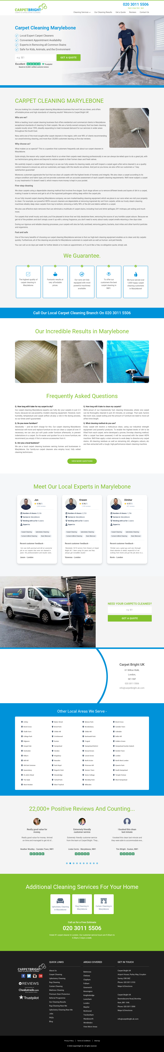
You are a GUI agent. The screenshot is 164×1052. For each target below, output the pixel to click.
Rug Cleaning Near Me (58, 1006)
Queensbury (27, 770)
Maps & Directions (125, 986)
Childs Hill (57, 731)
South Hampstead (121, 770)
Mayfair (86, 1007)
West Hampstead (121, 780)
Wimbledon (87, 1023)
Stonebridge (58, 775)
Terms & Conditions (84, 1041)
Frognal (87, 741)
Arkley (25, 722)
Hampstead (58, 746)
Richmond (87, 1011)
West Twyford (59, 785)
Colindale (118, 731)
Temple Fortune (120, 775)
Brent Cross (119, 722)
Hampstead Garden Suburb (124, 746)
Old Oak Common (29, 765)
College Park (27, 736)
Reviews (132, 12)
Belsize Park (88, 722)
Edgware (26, 741)
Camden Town (120, 727)
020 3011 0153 (129, 982)
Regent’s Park (59, 770)
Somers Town (89, 770)
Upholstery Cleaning (42, 532)
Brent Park (57, 727)
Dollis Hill (118, 736)
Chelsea (86, 976)
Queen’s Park (119, 765)
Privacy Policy (69, 1041)
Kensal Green (89, 751)
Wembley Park (89, 780)
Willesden (87, 785)
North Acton (88, 760)
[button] (67, 863)
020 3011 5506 (136, 4)
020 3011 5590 (129, 1006)
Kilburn (25, 756)
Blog (51, 1021)
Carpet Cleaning (26, 532)
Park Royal (57, 765)
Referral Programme (57, 998)
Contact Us (144, 12)
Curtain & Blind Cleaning (29, 536)
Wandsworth (88, 1019)
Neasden (57, 760)
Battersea (87, 972)
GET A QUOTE (69, 57)
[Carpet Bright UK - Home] (31, 8)
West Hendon (28, 785)
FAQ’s (51, 1018)
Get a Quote (121, 12)
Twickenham (88, 1015)
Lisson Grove (89, 756)
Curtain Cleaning (55, 986)
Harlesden (27, 751)
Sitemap (97, 1041)
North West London (121, 760)
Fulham (86, 983)
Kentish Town (120, 751)
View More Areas (90, 1027)
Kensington (87, 991)
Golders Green (120, 741)
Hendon (56, 751)
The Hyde (26, 780)
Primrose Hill (89, 765)
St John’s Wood (28, 775)
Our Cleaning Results (103, 12)
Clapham (87, 980)
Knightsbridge (88, 995)
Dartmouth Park (90, 736)
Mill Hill (25, 760)
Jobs (51, 1014)
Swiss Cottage (89, 775)
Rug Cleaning (54, 982)
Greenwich (87, 987)
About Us (53, 971)
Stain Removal (45, 536)
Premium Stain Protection (59, 994)
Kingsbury (57, 756)
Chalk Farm (27, 731)
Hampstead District (91, 746)
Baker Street (58, 722)
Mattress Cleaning (56, 990)
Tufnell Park (58, 780)
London (117, 756)
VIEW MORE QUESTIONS (82, 461)
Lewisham (87, 999)
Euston (56, 741)
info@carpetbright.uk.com (132, 688)
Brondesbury (89, 727)
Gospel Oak (27, 746)
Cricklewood (58, 736)
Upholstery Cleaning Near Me (61, 1010)
